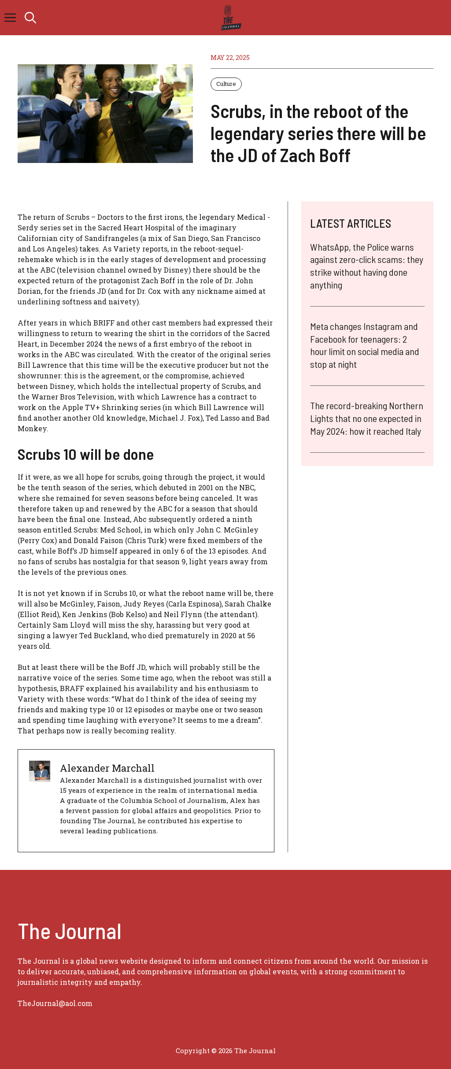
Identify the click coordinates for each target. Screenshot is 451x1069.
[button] (30, 17)
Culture (226, 84)
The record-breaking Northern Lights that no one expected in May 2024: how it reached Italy (366, 417)
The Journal (255, 1050)
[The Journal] (230, 17)
